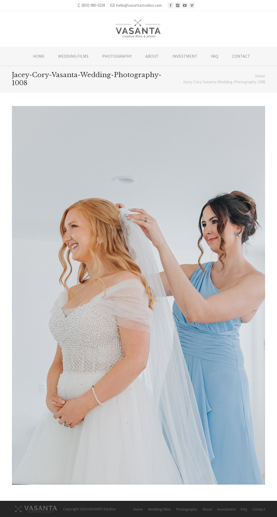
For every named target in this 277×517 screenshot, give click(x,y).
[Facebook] (171, 5)
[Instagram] (178, 5)
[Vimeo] (192, 5)
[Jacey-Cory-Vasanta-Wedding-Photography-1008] (138, 295)
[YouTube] (185, 5)
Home (260, 75)
